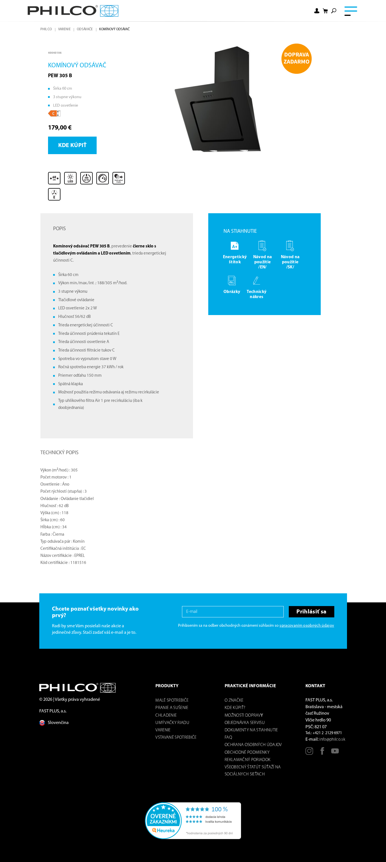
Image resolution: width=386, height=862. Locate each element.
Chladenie (166, 716)
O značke (234, 701)
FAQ (228, 738)
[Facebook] (322, 753)
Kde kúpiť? (235, 708)
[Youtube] (335, 753)
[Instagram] (309, 753)
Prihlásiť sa (311, 612)
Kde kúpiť (72, 145)
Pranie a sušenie (171, 708)
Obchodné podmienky (247, 753)
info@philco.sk (332, 740)
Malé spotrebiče (171, 701)
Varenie (64, 29)
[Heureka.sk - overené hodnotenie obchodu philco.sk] (193, 820)
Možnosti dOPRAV (243, 716)
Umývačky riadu (172, 723)
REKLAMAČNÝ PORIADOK (247, 760)
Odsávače (85, 29)
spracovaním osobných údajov (306, 626)
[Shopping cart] (325, 11)
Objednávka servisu (245, 723)
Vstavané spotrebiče (175, 738)
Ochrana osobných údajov (253, 745)
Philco (46, 29)
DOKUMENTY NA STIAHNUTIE (251, 730)
